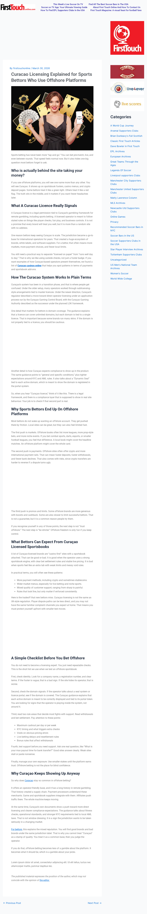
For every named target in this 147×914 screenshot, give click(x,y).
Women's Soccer (119, 273)
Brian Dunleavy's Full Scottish (126, 135)
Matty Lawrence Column (123, 197)
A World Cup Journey (122, 125)
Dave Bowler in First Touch (125, 146)
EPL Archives (117, 151)
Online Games (117, 216)
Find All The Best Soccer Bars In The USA (108, 4)
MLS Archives (117, 202)
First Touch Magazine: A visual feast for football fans (116, 10)
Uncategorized (118, 259)
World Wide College (121, 278)
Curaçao (29, 780)
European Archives (120, 156)
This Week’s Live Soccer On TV (68, 4)
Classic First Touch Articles (125, 141)
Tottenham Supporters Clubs (126, 254)
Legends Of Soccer (120, 170)
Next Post (94, 903)
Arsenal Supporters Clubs (124, 130)
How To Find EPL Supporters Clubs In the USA (63, 10)
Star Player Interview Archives (126, 249)
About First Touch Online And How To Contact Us (116, 7)
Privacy (114, 221)
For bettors (16, 829)
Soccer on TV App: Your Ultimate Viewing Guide (64, 7)
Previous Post (12, 903)
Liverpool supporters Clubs (125, 175)
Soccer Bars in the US (122, 235)
